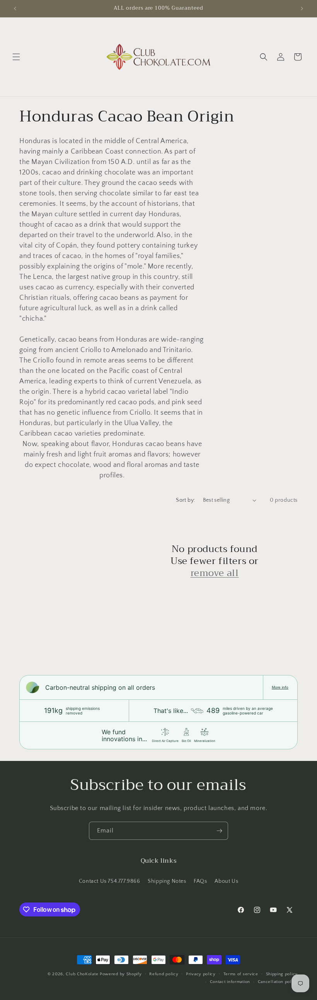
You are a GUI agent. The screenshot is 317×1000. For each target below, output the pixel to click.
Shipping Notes (167, 881)
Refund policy (163, 974)
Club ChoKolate (82, 974)
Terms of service (240, 974)
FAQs (200, 881)
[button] (16, 56)
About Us (226, 881)
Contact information (230, 981)
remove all (215, 573)
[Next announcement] (301, 8)
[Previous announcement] (15, 8)
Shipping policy (282, 974)
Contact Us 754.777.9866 (109, 881)
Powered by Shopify (121, 974)
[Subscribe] (219, 831)
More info (280, 687)
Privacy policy (201, 974)
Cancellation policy (278, 981)
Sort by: (185, 500)
